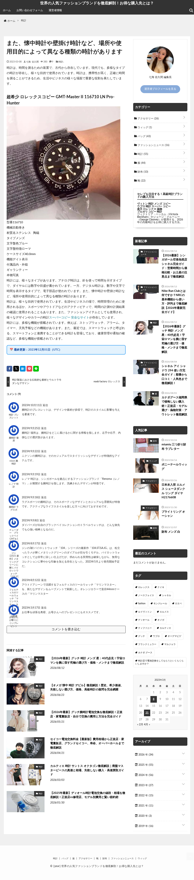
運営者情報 (55, 10)
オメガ (160, 620)
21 (147, 713)
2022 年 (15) (145, 795)
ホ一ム (7, 10)
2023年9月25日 (31, 428)
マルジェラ (170, 644)
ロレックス (143, 587)
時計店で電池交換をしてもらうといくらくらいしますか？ (159, 662)
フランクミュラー (147, 644)
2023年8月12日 (31, 580)
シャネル (166, 595)
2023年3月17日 (31, 607)
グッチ (141, 636)
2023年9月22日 (31, 451)
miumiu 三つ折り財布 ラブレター (174, 446)
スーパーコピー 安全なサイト (69, 317)
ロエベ (178, 603)
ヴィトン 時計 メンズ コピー (154, 203)
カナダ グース (145, 652)
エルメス (164, 612)
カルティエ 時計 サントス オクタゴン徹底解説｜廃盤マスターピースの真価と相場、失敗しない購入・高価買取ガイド (87, 770)
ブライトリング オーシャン (173, 514)
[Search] (191, 10)
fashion (142, 603)
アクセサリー (148, 118)
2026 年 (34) (145, 754)
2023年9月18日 (31, 497)
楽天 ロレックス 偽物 (149, 209)
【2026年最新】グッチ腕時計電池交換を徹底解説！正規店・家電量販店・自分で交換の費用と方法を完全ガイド (86, 714)
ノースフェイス (146, 595)
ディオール (143, 620)
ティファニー (145, 628)
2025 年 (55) (145, 765)
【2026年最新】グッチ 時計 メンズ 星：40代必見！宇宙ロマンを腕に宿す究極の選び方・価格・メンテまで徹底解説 (87, 660)
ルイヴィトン (145, 612)
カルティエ (165, 628)
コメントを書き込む (66, 629)
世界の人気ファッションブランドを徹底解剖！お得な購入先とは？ (97, 3)
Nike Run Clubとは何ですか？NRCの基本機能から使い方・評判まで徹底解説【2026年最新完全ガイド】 (174, 302)
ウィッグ (144, 127)
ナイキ (160, 587)
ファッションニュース (153, 145)
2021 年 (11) (145, 805)
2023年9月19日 (31, 474)
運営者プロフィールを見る (160, 89)
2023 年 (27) (145, 785)
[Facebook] (9, 369)
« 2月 (140, 724)
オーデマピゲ (174, 636)
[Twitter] (16, 369)
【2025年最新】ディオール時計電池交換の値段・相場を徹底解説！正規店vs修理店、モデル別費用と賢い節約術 (87, 795)
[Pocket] (29, 369)
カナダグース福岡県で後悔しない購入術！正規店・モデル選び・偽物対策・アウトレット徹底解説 (174, 406)
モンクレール (160, 603)
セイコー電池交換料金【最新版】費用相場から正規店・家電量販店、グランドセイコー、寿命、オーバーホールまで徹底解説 (87, 743)
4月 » (147, 724)
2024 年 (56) (145, 775)
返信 (45, 405)
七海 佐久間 (32, 61)
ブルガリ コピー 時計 (149, 211)
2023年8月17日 (31, 543)
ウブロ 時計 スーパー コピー (154, 206)
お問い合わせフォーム (29, 10)
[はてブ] (23, 369)
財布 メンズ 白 (171, 531)
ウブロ (156, 636)
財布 (142, 172)
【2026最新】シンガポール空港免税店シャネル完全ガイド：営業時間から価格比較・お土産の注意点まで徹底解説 (174, 266)
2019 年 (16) (145, 826)
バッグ (144, 136)
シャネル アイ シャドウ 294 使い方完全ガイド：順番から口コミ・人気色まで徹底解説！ (174, 375)
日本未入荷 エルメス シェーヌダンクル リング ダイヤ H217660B (173, 491)
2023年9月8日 (31, 520)
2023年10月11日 (32, 405)
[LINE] (36, 369)
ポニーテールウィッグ (174, 466)
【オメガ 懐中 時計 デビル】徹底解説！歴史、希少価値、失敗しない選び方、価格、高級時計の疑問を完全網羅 (87, 687)
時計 (61, 61)
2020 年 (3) (145, 816)
